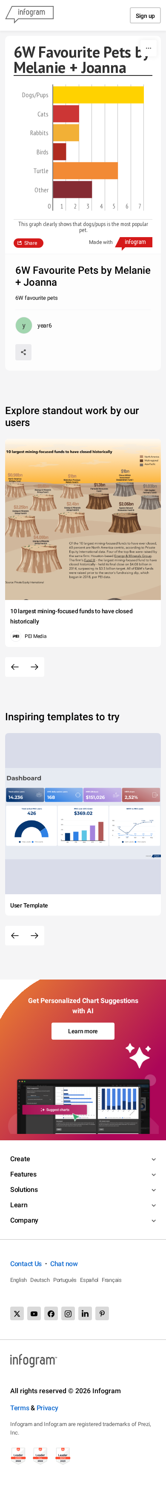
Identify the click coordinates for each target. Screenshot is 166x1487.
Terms (19, 1408)
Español (89, 1280)
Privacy (47, 1408)
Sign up (145, 15)
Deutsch (40, 1280)
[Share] (23, 352)
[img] (98, 94)
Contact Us (26, 1264)
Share (30, 243)
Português (65, 1280)
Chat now (64, 1264)
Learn (19, 1205)
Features (23, 1174)
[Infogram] (29, 15)
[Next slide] (34, 667)
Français (112, 1280)
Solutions (23, 1190)
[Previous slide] (15, 667)
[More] (148, 48)
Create (20, 1159)
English (18, 1280)
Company (24, 1220)
